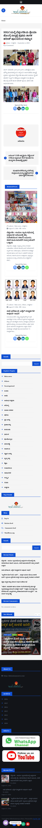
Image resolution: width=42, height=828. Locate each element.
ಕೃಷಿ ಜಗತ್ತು (7, 420)
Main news (17, 226)
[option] (21, 636)
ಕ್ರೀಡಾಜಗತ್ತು (7, 425)
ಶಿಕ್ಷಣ (5, 463)
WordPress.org (9, 533)
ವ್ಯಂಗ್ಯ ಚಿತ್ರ (7, 458)
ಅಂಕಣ (6, 391)
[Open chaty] (5, 822)
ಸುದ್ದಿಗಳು (13, 43)
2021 (6, 719)
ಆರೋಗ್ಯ (6, 405)
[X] (19, 108)
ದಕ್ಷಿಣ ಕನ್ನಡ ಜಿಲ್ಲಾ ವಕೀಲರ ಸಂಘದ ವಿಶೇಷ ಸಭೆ (14, 582)
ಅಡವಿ (6, 396)
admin (8, 43)
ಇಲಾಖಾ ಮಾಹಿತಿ (8, 410)
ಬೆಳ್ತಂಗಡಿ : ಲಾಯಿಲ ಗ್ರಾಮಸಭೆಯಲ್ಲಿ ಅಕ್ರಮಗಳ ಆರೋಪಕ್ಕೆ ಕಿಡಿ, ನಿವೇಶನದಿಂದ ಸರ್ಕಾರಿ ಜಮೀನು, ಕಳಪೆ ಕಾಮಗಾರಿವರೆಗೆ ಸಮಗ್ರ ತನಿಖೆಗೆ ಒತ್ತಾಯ (20, 563)
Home (3, 21)
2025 (6, 703)
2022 (6, 715)
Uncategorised (9, 386)
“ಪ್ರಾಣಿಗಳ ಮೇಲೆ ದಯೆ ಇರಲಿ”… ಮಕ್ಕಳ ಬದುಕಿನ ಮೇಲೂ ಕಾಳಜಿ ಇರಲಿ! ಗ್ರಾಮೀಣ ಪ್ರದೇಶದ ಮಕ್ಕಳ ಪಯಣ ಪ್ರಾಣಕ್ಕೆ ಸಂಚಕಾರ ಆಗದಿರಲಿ (23, 800)
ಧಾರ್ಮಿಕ (6, 434)
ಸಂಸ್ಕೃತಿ (6, 478)
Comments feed (10, 528)
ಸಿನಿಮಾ (6, 482)
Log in (6, 518)
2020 (6, 723)
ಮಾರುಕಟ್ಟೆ (7, 444)
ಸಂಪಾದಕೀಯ (8, 468)
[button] (36, 614)
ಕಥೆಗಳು (6, 415)
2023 (6, 711)
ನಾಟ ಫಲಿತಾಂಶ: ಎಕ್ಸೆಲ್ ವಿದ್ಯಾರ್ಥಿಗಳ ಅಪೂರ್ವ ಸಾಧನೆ (15, 570)
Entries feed (8, 523)
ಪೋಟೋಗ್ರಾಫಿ (8, 439)
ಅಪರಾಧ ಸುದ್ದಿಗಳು (9, 400)
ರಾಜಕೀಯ (7, 449)
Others (24, 305)
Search (5, 357)
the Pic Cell (36, 819)
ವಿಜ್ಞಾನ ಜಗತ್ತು (8, 454)
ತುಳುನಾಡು (7, 429)
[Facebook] (15, 108)
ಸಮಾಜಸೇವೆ (7, 473)
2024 (6, 707)
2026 (6, 699)
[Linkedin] (23, 108)
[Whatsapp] (27, 108)
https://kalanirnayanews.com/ (14, 676)
